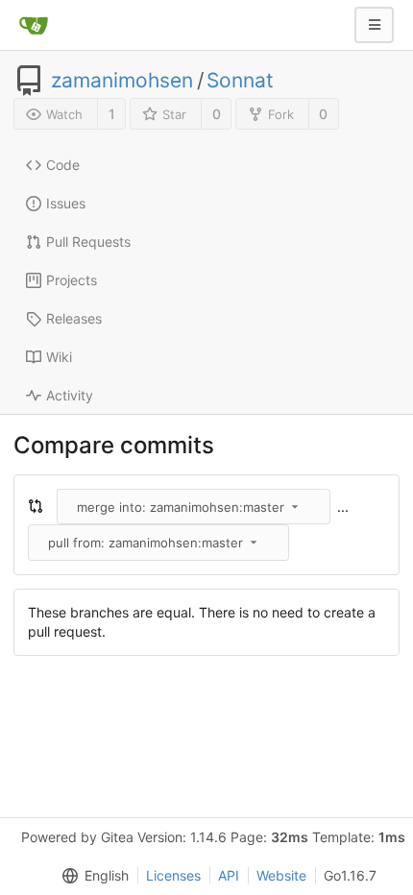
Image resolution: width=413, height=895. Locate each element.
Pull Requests (88, 241)
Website (281, 875)
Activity (69, 395)
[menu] (91, 876)
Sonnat (240, 80)
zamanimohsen (122, 80)
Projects (71, 280)
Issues (65, 203)
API (228, 875)
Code (63, 165)
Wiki (59, 357)
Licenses (173, 875)
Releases (74, 318)
